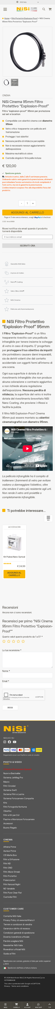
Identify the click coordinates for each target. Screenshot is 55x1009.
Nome (6, 671)
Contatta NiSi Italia (12, 916)
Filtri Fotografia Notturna (15, 806)
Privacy (7, 986)
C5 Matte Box (10, 855)
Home (6, 18)
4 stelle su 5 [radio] (18, 641)
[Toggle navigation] (5, 9)
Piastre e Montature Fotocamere (18, 819)
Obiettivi (7, 811)
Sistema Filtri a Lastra (13, 794)
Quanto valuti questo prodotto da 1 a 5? (22, 636)
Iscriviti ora (27, 245)
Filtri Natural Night (11, 884)
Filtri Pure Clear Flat (12, 892)
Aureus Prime (9, 851)
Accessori (8, 823)
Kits (5, 802)
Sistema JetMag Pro (13, 777)
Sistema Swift (10, 790)
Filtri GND (7, 867)
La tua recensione (11, 650)
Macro (6, 781)
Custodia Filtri (10, 897)
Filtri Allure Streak (11, 871)
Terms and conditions (20, 986)
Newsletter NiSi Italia (13, 945)
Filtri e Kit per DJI (11, 815)
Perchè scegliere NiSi (13, 941)
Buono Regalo (10, 827)
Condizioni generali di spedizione (18, 932)
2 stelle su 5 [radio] (8, 641)
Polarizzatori (9, 880)
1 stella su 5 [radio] (4, 641)
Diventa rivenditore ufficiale (16, 936)
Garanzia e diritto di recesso (16, 928)
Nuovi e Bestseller (11, 773)
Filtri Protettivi (10, 876)
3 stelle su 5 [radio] (13, 641)
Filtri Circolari (9, 786)
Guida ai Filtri (9, 953)
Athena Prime (9, 846)
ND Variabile (9, 888)
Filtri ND (7, 863)
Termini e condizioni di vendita (17, 924)
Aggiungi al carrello (27, 212)
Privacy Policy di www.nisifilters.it (19, 920)
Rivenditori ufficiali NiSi (14, 949)
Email (5, 681)
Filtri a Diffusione (11, 859)
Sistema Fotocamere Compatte (18, 798)
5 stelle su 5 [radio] (23, 641)
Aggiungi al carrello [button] (14, 574)
